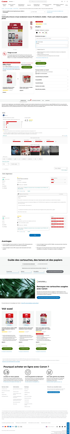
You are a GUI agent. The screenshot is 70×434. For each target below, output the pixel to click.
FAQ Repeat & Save (5, 396)
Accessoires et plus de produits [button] (47, 5)
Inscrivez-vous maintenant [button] (53, 392)
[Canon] (4, 1)
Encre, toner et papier (8, 8)
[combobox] (38, 1)
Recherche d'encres (27, 398)
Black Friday (26, 388)
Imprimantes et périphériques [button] (21, 5)
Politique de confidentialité (21, 422)
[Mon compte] (62, 1)
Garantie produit (15, 391)
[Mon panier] (67, 1)
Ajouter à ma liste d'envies (41, 66)
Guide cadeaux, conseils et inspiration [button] (58, 5)
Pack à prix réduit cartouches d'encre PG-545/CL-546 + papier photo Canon (43, 329)
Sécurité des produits (16, 402)
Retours (3, 392)
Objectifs (25, 394)
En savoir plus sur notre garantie (31, 381)
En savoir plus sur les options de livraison (12, 381)
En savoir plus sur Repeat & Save (41, 57)
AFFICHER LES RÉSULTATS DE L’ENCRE (55, 271)
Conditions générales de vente (8, 422)
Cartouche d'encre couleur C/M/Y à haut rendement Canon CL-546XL (9, 329)
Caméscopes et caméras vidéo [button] (37, 5)
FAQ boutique (4, 394)
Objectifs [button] (29, 5)
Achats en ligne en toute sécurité (17, 394)
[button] (51, 12)
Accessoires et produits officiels (28, 404)
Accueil (3, 8)
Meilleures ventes (27, 406)
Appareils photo (27, 392)
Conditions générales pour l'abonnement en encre (17, 400)
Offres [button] (66, 5)
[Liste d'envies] (65, 1)
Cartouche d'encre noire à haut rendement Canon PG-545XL (26, 328)
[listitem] (31, 23)
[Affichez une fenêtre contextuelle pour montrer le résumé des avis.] (12, 90)
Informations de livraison (6, 390)
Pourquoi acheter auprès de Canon (53, 381)
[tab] (23, 100)
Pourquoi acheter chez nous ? (17, 389)
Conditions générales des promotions (17, 397)
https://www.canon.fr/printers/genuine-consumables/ (11, 361)
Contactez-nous (4, 388)
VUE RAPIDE (9, 325)
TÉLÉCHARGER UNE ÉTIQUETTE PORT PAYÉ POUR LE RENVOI (48, 297)
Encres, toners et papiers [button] (11, 5)
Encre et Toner (16, 8)
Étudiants (26, 390)
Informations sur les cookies (33, 422)
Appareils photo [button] (4, 5)
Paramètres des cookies (45, 422)
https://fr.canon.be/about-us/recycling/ (29, 303)
